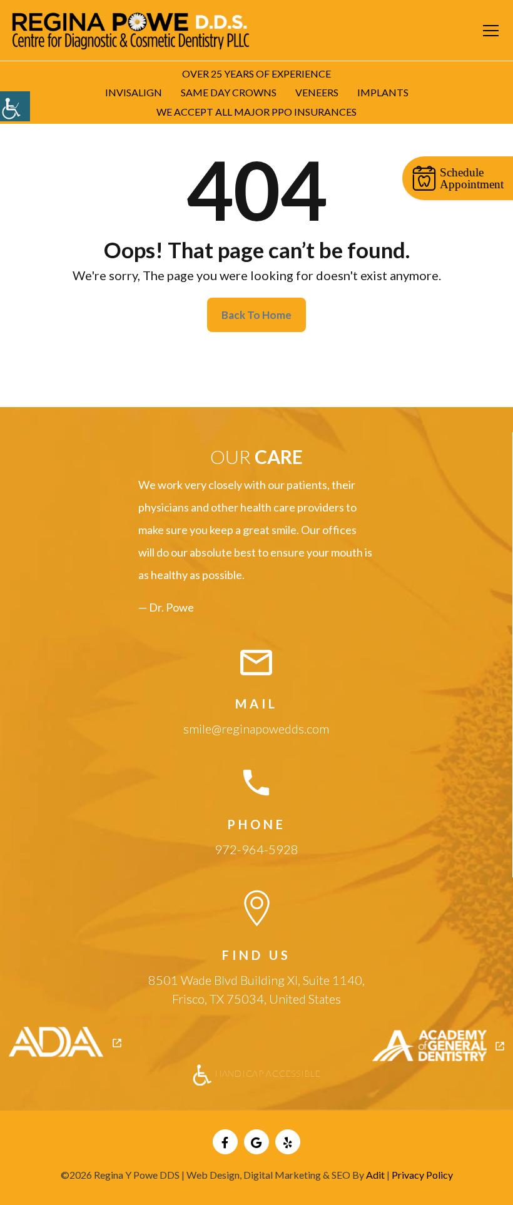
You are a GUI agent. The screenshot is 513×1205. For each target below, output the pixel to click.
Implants (383, 92)
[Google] (256, 1141)
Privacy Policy (422, 1175)
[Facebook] (225, 1141)
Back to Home (256, 314)
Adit (375, 1175)
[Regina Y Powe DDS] (131, 29)
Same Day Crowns (229, 92)
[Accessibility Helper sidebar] (15, 106)
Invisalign (133, 92)
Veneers (316, 92)
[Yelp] (287, 1141)
